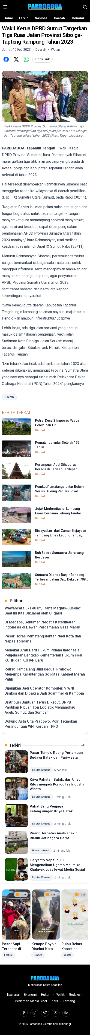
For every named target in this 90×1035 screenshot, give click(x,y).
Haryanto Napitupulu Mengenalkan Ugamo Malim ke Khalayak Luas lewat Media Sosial (57, 865)
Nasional (41, 18)
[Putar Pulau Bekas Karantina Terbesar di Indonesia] (76, 914)
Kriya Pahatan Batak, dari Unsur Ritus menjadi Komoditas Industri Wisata (57, 784)
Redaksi (75, 994)
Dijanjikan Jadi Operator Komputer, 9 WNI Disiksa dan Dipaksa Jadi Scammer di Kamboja (44, 691)
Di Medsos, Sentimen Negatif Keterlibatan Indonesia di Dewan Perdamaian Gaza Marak (42, 624)
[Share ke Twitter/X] (16, 59)
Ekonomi (77, 18)
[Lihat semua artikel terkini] (83, 745)
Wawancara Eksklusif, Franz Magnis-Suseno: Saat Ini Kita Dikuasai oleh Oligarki (43, 610)
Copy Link (42, 59)
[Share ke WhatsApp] (26, 59)
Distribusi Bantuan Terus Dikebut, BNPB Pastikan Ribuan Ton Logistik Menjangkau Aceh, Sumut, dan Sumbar (40, 707)
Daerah (59, 18)
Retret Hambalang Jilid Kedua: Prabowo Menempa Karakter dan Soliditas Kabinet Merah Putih (45, 674)
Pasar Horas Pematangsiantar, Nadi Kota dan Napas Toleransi (43, 638)
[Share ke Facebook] (6, 59)
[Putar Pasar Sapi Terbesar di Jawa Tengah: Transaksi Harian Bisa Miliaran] (16, 914)
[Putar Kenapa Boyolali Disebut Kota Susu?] (46, 914)
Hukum (46, 994)
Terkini (23, 18)
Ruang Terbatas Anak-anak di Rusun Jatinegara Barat (54, 835)
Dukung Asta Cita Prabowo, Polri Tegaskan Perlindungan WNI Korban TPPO (41, 724)
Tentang (69, 1001)
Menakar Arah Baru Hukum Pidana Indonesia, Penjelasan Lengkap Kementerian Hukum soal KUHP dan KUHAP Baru (43, 655)
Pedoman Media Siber (31, 1001)
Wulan (55, 49)
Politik (60, 994)
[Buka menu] (5, 7)
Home (8, 18)
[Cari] (85, 7)
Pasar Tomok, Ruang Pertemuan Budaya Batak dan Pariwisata (56, 755)
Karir (55, 1001)
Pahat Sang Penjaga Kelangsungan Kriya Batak (51, 808)
